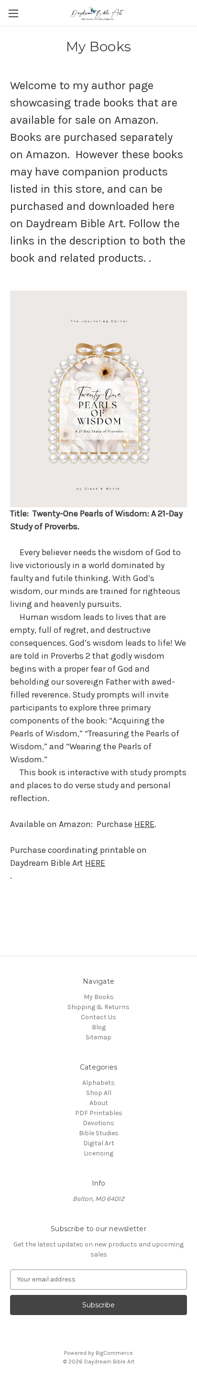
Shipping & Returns (98, 1007)
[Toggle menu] (13, 13)
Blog (99, 1027)
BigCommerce (114, 1353)
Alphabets (98, 1083)
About (98, 1103)
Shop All (98, 1093)
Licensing (98, 1153)
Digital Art (98, 1143)
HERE (144, 824)
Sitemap (98, 1037)
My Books (99, 997)
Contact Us (98, 1017)
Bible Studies (99, 1133)
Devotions (98, 1123)
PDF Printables (98, 1113)
